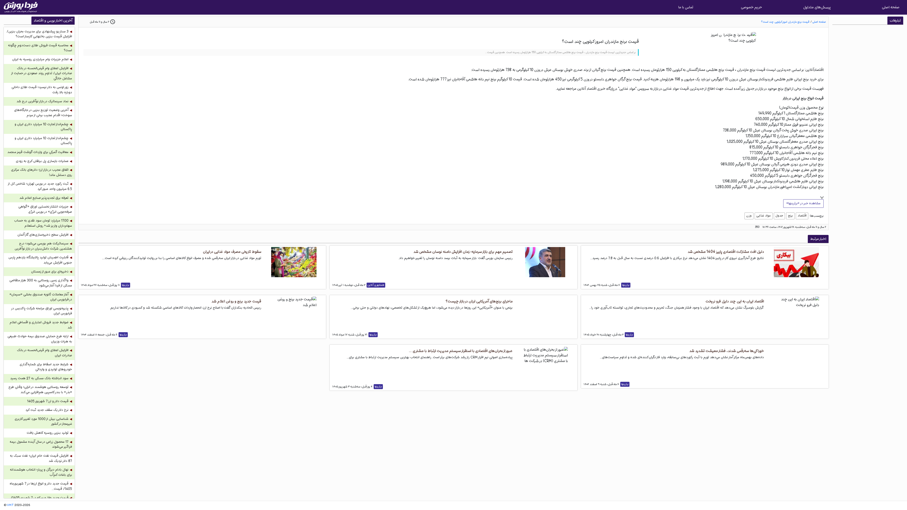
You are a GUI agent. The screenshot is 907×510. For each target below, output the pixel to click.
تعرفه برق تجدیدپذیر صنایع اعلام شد (43, 198)
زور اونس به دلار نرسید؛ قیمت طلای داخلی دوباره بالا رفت (42, 90)
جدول (779, 215)
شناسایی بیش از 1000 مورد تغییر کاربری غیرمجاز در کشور (43, 421)
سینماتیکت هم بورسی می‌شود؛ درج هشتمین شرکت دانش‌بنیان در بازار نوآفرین (43, 246)
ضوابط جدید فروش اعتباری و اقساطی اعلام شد (41, 325)
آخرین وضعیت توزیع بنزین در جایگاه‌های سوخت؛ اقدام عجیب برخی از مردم (43, 112)
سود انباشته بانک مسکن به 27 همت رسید (39, 378)
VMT (10, 505)
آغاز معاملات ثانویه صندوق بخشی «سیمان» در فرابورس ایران (40, 297)
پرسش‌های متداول (817, 7)
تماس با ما (685, 7)
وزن (749, 215)
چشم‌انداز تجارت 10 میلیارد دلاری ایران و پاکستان (43, 127)
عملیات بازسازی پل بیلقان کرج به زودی (42, 161)
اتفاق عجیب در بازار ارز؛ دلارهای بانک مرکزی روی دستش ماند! (41, 172)
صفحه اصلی (890, 7)
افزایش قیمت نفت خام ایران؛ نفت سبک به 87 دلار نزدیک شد (41, 458)
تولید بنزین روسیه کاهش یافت (47, 433)
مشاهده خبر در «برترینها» (803, 203)
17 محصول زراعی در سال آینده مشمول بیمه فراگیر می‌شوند (41, 444)
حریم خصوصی (751, 7)
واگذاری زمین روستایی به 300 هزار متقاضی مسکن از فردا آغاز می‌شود (40, 283)
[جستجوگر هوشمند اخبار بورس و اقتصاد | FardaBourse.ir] (21, 7)
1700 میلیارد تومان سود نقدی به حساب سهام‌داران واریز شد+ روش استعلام (43, 223)
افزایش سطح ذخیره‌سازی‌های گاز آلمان (42, 235)
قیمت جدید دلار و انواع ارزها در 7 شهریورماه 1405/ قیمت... (41, 486)
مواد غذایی (763, 215)
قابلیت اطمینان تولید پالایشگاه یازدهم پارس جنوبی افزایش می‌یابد (40, 260)
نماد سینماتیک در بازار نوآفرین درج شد (42, 101)
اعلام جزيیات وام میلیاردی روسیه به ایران (40, 59)
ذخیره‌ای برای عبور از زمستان (49, 271)
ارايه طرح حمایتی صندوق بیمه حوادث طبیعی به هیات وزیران (40, 339)
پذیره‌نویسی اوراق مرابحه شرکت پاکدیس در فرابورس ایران (42, 311)
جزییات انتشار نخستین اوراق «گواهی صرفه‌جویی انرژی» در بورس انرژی (45, 209)
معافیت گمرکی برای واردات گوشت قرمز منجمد (37, 152)
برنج (790, 215)
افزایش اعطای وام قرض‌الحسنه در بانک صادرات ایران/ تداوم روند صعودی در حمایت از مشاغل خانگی (42, 73)
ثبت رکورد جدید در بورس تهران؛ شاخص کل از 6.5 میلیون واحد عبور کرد (40, 186)
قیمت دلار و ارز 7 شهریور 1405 (47, 401)
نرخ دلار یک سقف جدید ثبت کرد (47, 410)
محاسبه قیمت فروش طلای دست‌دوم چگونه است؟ (40, 48)
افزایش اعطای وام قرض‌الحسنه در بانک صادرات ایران (44, 353)
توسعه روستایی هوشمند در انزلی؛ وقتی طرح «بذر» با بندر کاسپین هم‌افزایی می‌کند (40, 389)
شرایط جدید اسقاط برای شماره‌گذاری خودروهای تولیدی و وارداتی (46, 367)
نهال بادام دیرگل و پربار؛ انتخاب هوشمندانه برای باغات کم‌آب (41, 472)
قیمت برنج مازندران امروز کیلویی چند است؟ (785, 22)
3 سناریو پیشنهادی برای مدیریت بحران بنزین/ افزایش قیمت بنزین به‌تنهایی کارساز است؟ (39, 34)
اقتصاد (802, 215)
